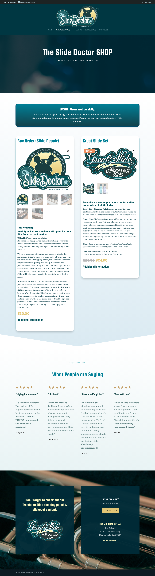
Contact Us (110, 510)
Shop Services (63, 30)
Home (49, 30)
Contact (103, 30)
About (79, 30)
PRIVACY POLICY (36, 573)
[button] (68, 151)
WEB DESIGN (22, 573)
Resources (90, 30)
